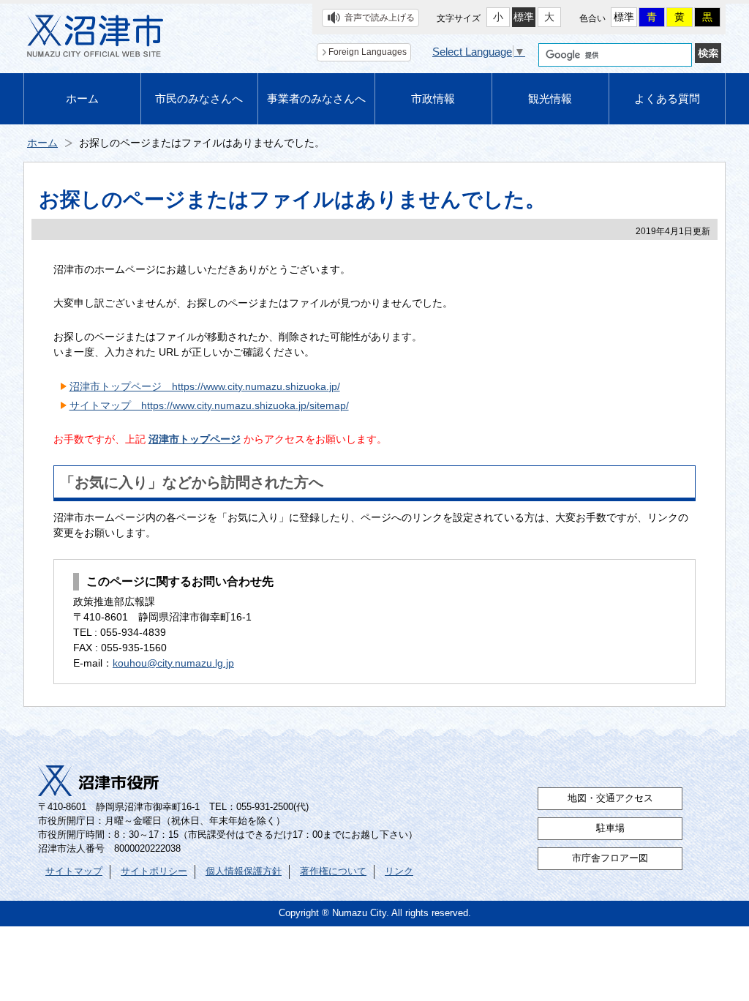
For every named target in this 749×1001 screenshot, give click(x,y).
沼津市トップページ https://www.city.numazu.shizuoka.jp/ (204, 386)
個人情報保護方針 (244, 871)
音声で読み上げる (380, 17)
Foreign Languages (367, 52)
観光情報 (550, 98)
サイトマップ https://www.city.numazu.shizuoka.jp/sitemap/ (209, 405)
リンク (399, 871)
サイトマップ (73, 871)
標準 (523, 17)
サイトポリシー (154, 871)
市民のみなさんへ (199, 98)
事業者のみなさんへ (316, 98)
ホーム (82, 98)
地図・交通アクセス (610, 798)
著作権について (333, 871)
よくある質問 (667, 98)
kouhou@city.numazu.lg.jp (173, 663)
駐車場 (610, 828)
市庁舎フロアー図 (610, 858)
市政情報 (433, 98)
